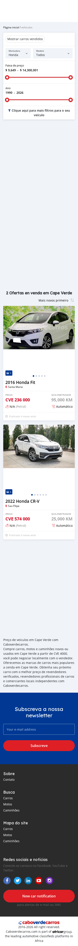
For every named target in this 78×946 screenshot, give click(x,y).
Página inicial (11, 27)
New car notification (39, 896)
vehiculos (26, 27)
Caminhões (11, 810)
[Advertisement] (39, 166)
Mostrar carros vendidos (25, 39)
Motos (7, 804)
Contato (9, 779)
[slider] (7, 77)
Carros (8, 798)
